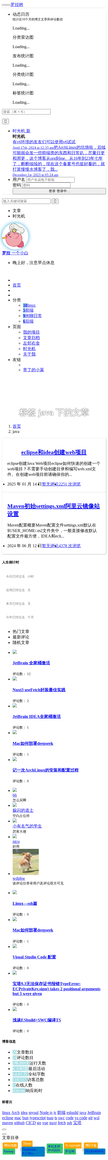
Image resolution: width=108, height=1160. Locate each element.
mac (17, 1118)
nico (16, 841)
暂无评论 (50, 484)
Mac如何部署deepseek (33, 743)
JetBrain (94, 1112)
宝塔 (77, 1123)
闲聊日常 (32, 315)
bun (25, 1118)
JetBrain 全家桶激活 (31, 663)
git (90, 1118)
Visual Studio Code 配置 (34, 957)
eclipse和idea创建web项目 (54, 452)
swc (61, 1118)
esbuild (72, 1112)
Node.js (46, 1112)
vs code (81, 1118)
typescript (38, 1118)
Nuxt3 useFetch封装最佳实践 (39, 690)
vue (45, 1123)
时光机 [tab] (19, 216)
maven (7, 1123)
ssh (69, 1123)
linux (29, 305)
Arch (15, 1112)
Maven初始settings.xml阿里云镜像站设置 (53, 510)
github (19, 1123)
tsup (50, 1118)
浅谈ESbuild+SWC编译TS (37, 1020)
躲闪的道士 (23, 810)
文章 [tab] (17, 210)
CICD (31, 1123)
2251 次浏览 (70, 484)
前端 (28, 310)
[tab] (59, 632)
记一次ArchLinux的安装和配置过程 (46, 770)
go (39, 1123)
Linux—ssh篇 (25, 903)
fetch (62, 1123)
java (82, 1112)
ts (56, 1118)
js (54, 1112)
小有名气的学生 (27, 826)
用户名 (19, 179)
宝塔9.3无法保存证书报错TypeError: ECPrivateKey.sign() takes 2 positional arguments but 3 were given (56, 988)
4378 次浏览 (70, 546)
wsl (96, 1118)
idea (24, 1112)
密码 (17, 185)
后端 (28, 321)
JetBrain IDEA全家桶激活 (37, 716)
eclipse (7, 1118)
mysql (34, 1112)
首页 (17, 426)
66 (15, 795)
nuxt (53, 1123)
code (70, 1118)
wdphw (19, 878)
